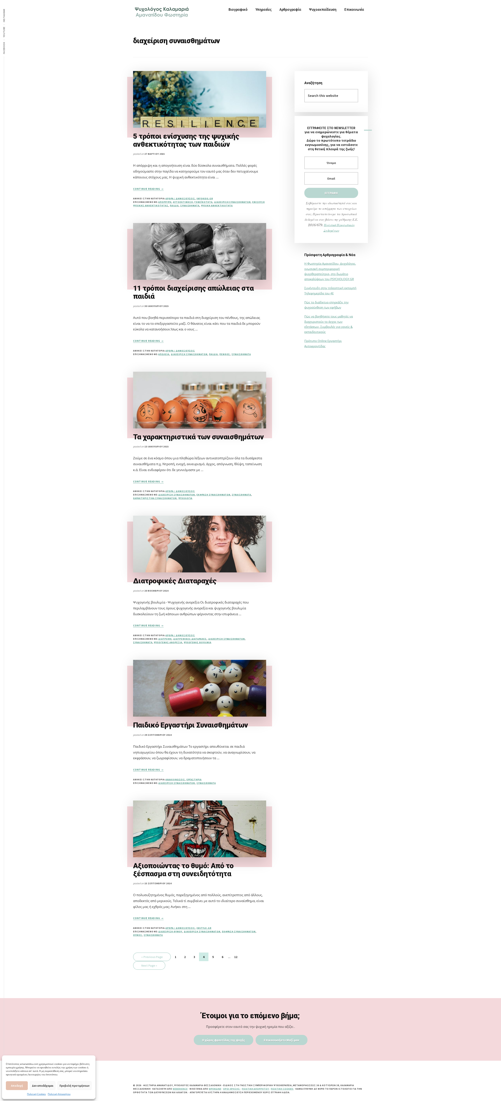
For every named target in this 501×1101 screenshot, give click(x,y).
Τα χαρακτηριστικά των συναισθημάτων (198, 437)
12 (237, 957)
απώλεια (163, 354)
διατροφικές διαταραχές (190, 638)
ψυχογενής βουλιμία (197, 642)
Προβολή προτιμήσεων (74, 1086)
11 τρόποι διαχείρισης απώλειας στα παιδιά (193, 292)
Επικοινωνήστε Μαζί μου (281, 1040)
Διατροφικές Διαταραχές (175, 581)
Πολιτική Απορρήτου (59, 1094)
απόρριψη (164, 202)
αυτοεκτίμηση (183, 202)
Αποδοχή (17, 1086)
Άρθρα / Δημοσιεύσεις (180, 198)
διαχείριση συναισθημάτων (232, 202)
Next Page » (149, 966)
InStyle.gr (203, 927)
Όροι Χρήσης (232, 1088)
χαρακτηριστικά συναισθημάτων (155, 498)
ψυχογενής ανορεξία (168, 642)
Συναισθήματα (190, 205)
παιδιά (174, 205)
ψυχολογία (185, 498)
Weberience (180, 1088)
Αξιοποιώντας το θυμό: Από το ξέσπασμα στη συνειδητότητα (183, 870)
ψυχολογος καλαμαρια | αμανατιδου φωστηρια (162, 12)
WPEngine (215, 1088)
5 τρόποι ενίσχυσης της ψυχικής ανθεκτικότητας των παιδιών (186, 140)
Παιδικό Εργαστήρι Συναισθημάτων (190, 725)
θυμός (137, 935)
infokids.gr (204, 198)
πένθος (224, 354)
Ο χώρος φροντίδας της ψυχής (223, 1040)
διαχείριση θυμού (170, 931)
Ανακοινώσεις (175, 779)
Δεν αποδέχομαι (42, 1086)
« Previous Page (152, 958)
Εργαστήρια (194, 779)
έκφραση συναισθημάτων (213, 494)
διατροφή (165, 638)
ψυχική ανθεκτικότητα (217, 205)
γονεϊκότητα (203, 202)
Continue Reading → (148, 189)
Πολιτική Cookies (36, 1094)
